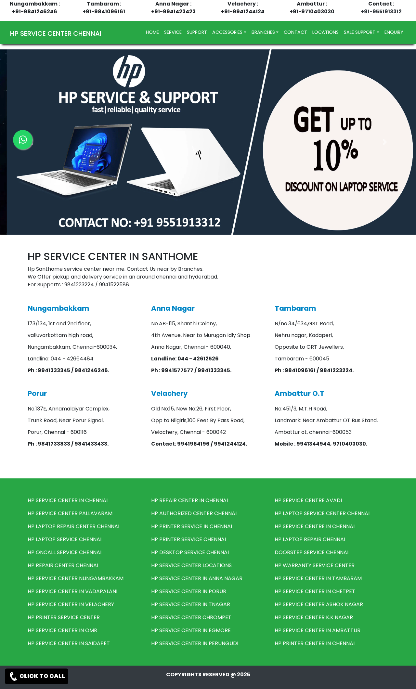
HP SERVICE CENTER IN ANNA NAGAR (196, 578)
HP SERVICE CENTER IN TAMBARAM (318, 578)
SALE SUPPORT (359, 32)
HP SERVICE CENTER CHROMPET (191, 617)
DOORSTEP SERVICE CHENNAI (311, 552)
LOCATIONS (325, 32)
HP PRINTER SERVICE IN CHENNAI (191, 526)
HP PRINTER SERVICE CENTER (64, 617)
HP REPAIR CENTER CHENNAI (63, 565)
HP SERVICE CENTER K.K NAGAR (314, 617)
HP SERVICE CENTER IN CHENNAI (68, 500)
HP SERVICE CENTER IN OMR (62, 630)
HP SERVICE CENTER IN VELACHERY (71, 604)
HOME (154, 32)
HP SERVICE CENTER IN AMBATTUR (317, 630)
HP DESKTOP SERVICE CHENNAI (190, 552)
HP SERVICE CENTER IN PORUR (188, 591)
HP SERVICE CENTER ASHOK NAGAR (319, 604)
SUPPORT (197, 32)
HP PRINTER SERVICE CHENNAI (188, 539)
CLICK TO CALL (42, 676)
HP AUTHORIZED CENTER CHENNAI (194, 513)
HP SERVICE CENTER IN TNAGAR (190, 604)
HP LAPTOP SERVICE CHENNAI (64, 539)
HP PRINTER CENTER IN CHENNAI (315, 643)
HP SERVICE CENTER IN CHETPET (315, 591)
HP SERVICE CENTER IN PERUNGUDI (194, 643)
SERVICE (173, 32)
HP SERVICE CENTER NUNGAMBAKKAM (76, 578)
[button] (385, 142)
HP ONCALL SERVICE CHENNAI (64, 552)
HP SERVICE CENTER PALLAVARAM (70, 513)
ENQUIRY (393, 32)
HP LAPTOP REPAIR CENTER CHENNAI (73, 526)
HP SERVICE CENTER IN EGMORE (191, 630)
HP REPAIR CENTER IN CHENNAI (189, 500)
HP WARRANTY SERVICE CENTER (315, 565)
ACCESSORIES (227, 32)
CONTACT (295, 32)
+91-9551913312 (381, 11)
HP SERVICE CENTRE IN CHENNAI (315, 526)
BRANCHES (263, 32)
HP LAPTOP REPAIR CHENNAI (310, 539)
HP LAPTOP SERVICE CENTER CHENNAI (322, 513)
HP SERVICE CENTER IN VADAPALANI (72, 591)
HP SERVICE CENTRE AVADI (308, 500)
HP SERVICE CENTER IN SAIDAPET (69, 643)
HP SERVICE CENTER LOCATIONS (191, 565)
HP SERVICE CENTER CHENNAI (55, 33)
